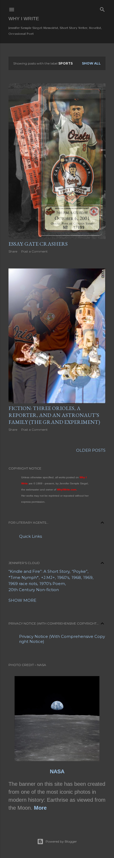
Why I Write (23, 18)
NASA (57, 771)
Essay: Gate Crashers (38, 243)
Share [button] (12, 251)
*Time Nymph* (23, 577)
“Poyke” (79, 571)
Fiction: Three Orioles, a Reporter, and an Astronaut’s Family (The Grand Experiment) (54, 415)
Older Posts (91, 450)
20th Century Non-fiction (33, 589)
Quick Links (30, 536)
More (40, 808)
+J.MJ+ (48, 577)
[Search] (102, 8)
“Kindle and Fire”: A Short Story (38, 571)
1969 (88, 577)
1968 (76, 577)
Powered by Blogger (61, 841)
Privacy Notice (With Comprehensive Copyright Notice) (62, 639)
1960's (63, 577)
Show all (91, 63)
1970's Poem (52, 583)
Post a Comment (34, 251)
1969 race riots (22, 583)
